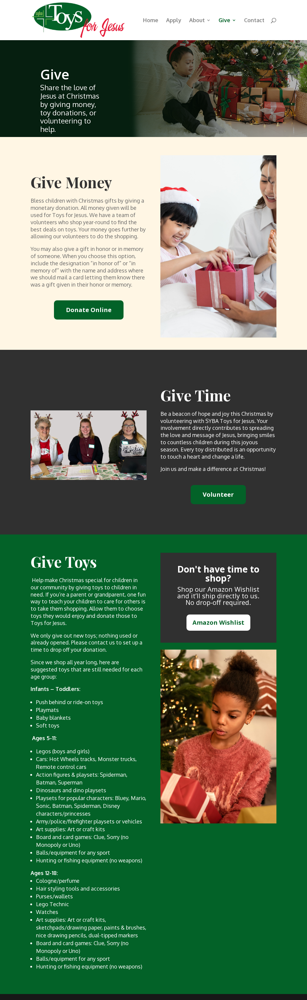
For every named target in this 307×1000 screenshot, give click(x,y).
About (197, 20)
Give (224, 20)
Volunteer (218, 494)
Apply (173, 20)
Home (150, 20)
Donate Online (89, 310)
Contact (254, 20)
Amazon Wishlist (218, 622)
